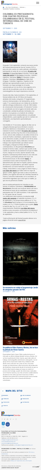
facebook (2, 419)
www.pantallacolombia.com (8, 441)
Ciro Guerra (19, 75)
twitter (5, 419)
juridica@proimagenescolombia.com (23, 445)
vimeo (10, 419)
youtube (7, 419)
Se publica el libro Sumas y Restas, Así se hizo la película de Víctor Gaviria (20, 348)
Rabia (19, 77)
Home (3, 7)
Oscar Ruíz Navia (16, 73)
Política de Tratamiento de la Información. (21, 460)
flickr (13, 419)
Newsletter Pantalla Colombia (11, 9)
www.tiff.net (22, 220)
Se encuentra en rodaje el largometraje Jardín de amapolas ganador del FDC (20, 289)
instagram (16, 419)
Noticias (22, 7)
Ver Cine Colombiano (12, 7)
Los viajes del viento (10, 170)
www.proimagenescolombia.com (9, 443)
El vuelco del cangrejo (29, 131)
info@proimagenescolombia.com (9, 440)
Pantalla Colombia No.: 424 (12, 33)
